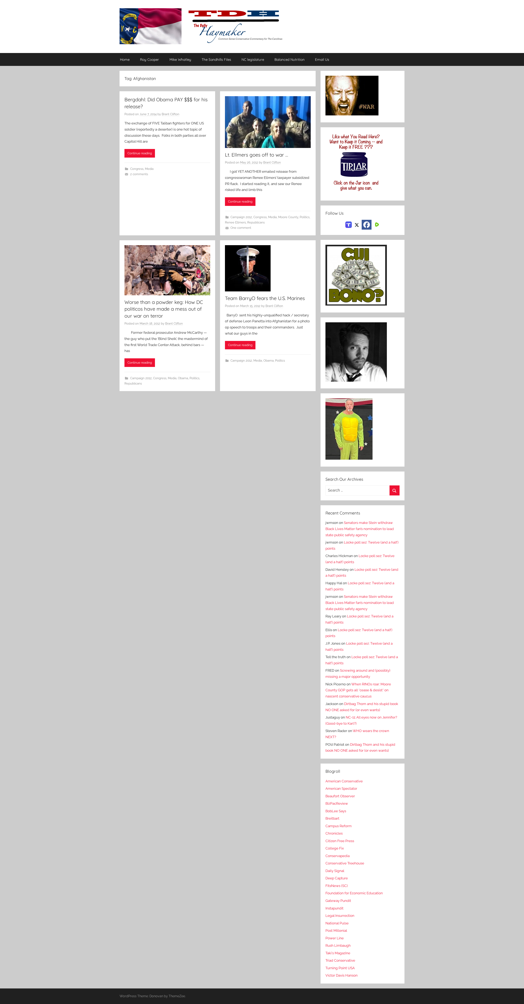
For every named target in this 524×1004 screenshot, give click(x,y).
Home (125, 59)
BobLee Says (335, 811)
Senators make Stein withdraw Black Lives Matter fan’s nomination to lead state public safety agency (359, 529)
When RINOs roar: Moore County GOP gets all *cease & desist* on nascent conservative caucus (358, 690)
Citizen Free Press (339, 841)
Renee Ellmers (235, 222)
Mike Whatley (180, 59)
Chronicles (334, 833)
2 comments (139, 174)
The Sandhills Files (216, 59)
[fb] (367, 225)
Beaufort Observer (340, 796)
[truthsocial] (348, 224)
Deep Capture (336, 878)
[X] (356, 224)
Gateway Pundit (338, 901)
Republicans (256, 222)
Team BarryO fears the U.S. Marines (265, 298)
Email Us (322, 59)
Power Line (334, 938)
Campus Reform (338, 826)
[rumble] (376, 224)
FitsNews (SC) (336, 886)
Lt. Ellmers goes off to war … (256, 155)
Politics (304, 217)
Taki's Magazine (337, 953)
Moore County (288, 217)
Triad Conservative (340, 960)
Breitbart (332, 818)
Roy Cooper (149, 59)
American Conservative (344, 781)
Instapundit (334, 908)
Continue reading (140, 153)
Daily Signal (334, 871)
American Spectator (341, 788)
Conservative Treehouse (344, 863)
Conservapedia (337, 856)
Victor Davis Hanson (341, 975)
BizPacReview (336, 803)
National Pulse (337, 923)
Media (149, 169)
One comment (240, 228)
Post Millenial (336, 930)
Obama (183, 378)
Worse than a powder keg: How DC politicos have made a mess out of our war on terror (163, 309)
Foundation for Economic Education (354, 893)
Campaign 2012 (241, 217)
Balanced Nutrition (289, 59)
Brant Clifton (170, 114)
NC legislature (253, 59)
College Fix (334, 848)
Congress (136, 169)
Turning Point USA (340, 968)
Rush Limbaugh (338, 945)
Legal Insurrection (339, 916)
